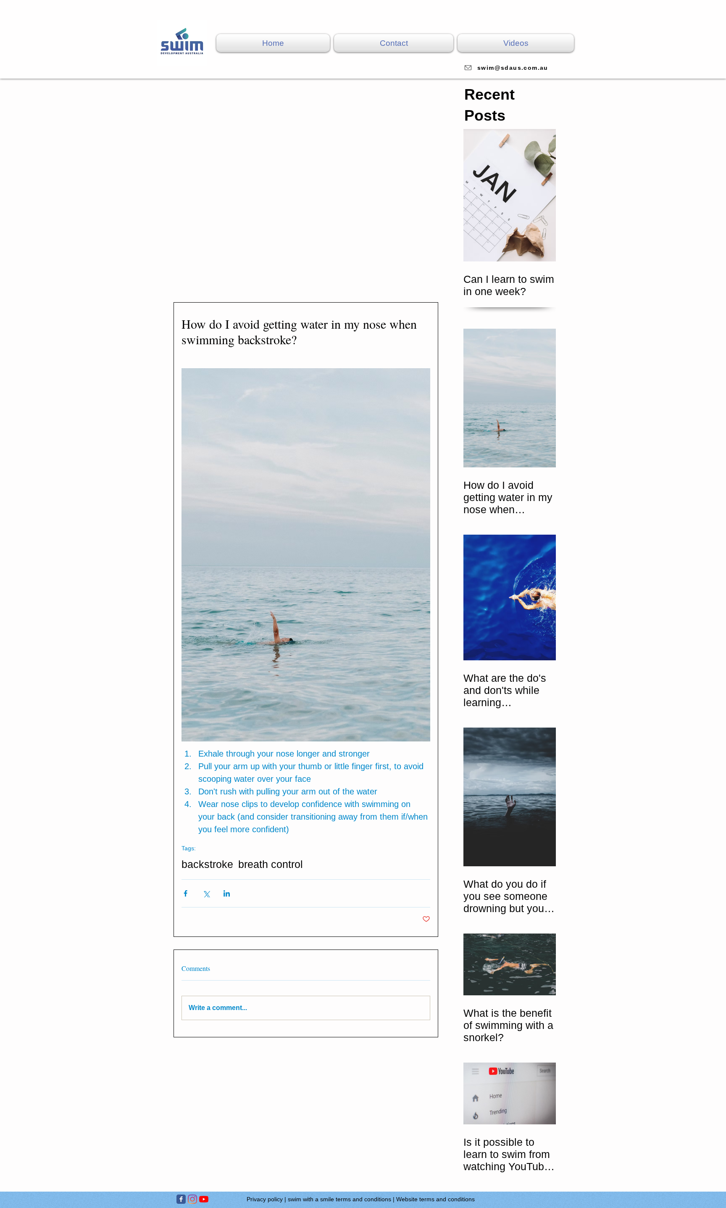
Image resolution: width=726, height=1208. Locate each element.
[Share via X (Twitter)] (206, 893)
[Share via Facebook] (185, 893)
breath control (270, 864)
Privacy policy (265, 1199)
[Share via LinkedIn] (227, 893)
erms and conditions (364, 1199)
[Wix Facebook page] (181, 1199)
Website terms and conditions (435, 1199)
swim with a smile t (312, 1199)
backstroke (207, 864)
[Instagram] (192, 1199)
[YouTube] (203, 1199)
